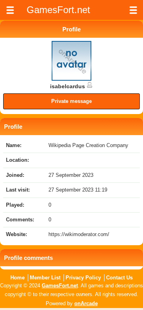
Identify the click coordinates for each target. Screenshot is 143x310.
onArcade (86, 303)
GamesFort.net (60, 286)
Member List (45, 278)
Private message (71, 101)
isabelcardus (68, 86)
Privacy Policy (83, 278)
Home (17, 278)
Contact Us (119, 278)
